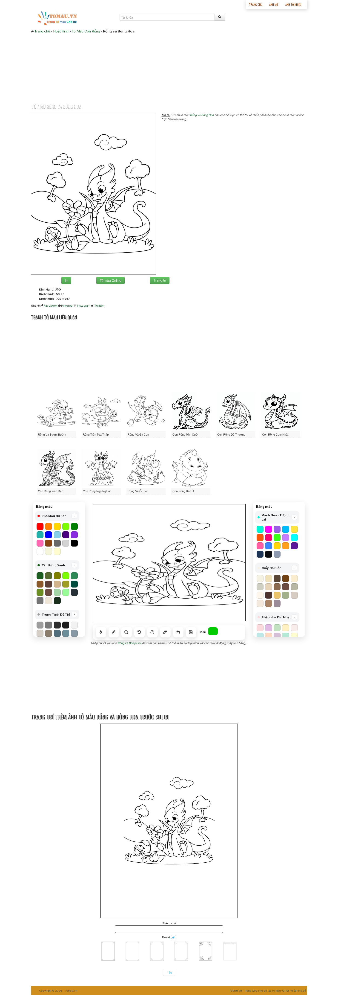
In (66, 280)
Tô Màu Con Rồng (86, 31)
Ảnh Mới (273, 4)
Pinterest (67, 305)
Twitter (99, 305)
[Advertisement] (169, 67)
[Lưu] (191, 632)
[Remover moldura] (173, 937)
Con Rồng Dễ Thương (231, 434)
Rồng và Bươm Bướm (52, 434)
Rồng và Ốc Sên (138, 491)
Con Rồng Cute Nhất (275, 434)
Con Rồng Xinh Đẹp (50, 491)
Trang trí (159, 280)
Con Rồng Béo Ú (183, 491)
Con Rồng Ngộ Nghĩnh (97, 491)
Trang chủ (255, 4)
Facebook (50, 305)
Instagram (83, 305)
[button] (57, 516)
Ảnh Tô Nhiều (293, 4)
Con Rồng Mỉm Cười (185, 434)
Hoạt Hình (61, 31)
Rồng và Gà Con (138, 434)
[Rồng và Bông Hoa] (93, 193)
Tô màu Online (110, 280)
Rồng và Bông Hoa (202, 115)
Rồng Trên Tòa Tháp (96, 434)
